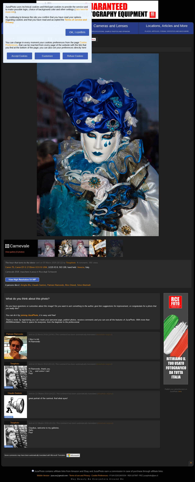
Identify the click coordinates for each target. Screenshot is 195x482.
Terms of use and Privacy (79, 476)
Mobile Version (43, 476)
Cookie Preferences (100, 476)
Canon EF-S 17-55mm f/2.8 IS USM (31, 267)
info (180, 391)
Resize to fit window (99, 58)
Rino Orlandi (70, 285)
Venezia (80, 267)
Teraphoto (71, 263)
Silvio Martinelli (83, 285)
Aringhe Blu (26, 285)
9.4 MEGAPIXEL (100, 230)
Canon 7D (9, 267)
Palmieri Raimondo (55, 285)
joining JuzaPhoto (29, 315)
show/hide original (104, 335)
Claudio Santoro (39, 285)
